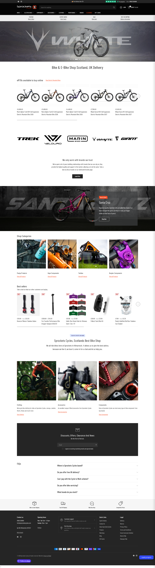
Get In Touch (63, 19)
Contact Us (102, 524)
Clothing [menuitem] (61, 12)
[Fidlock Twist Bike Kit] (102, 304)
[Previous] (17, 96)
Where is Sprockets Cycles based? (70, 465)
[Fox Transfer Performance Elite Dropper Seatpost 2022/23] (53, 304)
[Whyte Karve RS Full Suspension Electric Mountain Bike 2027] (126, 95)
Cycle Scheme (103, 521)
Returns (122, 524)
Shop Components (103, 414)
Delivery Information (125, 19)
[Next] (138, 96)
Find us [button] (39, 527)
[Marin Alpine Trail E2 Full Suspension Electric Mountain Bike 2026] (53, 95)
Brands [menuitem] (82, 12)
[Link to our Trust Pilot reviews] (115, 1)
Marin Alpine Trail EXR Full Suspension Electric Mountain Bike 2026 (28, 113)
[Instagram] (21, 1)
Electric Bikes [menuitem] (28, 12)
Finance (101, 530)
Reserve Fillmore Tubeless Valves (26, 321)
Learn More (77, 176)
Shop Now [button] (104, 219)
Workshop (101, 533)
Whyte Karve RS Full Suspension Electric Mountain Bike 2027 (124, 113)
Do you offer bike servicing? (67, 485)
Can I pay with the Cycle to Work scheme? (72, 479)
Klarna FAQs (123, 536)
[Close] (0, 566)
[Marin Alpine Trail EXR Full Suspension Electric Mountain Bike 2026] (28, 95)
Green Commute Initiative (126, 533)
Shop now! (94, 19)
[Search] (114, 7)
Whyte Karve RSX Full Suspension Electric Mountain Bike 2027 (100, 113)
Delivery (122, 521)
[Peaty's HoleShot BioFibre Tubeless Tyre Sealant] (126, 304)
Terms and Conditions (125, 530)
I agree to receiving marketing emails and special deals (79, 449)
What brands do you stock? (67, 492)
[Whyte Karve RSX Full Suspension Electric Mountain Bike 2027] (102, 95)
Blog (100, 536)
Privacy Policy (123, 527)
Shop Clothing (20, 414)
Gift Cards (101, 539)
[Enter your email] (96, 445)
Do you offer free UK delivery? (68, 472)
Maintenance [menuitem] (71, 12)
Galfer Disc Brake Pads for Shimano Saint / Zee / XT (76, 322)
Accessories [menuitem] (51, 12)
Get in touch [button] (20, 532)
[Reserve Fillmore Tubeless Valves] (28, 304)
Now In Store (31, 19)
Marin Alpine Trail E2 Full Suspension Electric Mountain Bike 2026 (52, 113)
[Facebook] (18, 1)
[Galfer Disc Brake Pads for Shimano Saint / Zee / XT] (77, 304)
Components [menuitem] (40, 12)
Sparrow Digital (47, 556)
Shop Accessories (62, 412)
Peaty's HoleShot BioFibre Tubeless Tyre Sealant (125, 322)
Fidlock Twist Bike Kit (97, 321)
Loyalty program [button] (146, 557)
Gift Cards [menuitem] (98, 12)
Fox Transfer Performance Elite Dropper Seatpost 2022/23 (51, 322)
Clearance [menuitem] (89, 12)
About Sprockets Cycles (105, 527)
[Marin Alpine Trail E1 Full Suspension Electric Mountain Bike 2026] (77, 95)
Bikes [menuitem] (18, 12)
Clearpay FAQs (123, 539)
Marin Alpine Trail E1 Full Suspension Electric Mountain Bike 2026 (76, 113)
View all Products (21, 276)
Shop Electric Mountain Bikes (53, 80)
